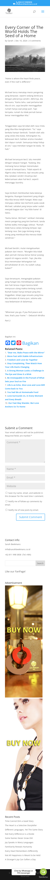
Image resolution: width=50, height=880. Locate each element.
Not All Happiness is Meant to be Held (22, 855)
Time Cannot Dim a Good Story (19, 821)
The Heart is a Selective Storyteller (21, 825)
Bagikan (30, 343)
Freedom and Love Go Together (22, 359)
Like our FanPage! (15, 571)
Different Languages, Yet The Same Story (24, 829)
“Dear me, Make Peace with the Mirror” (26, 352)
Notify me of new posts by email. (23, 510)
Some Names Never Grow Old (19, 838)
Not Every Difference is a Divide (19, 834)
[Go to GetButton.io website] (43, 877)
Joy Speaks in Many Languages (19, 842)
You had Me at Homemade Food (22, 392)
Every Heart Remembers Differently (21, 851)
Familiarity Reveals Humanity (18, 846)
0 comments (35, 40)
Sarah (10, 40)
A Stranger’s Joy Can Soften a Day (20, 859)
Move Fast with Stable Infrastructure (24, 356)
